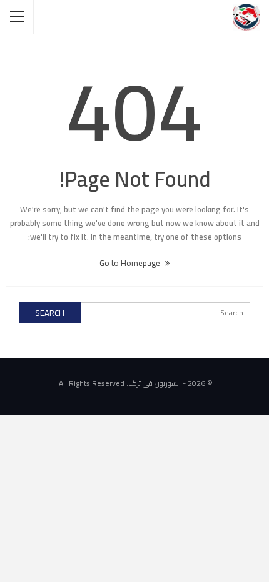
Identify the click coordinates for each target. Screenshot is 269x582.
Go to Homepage (130, 262)
